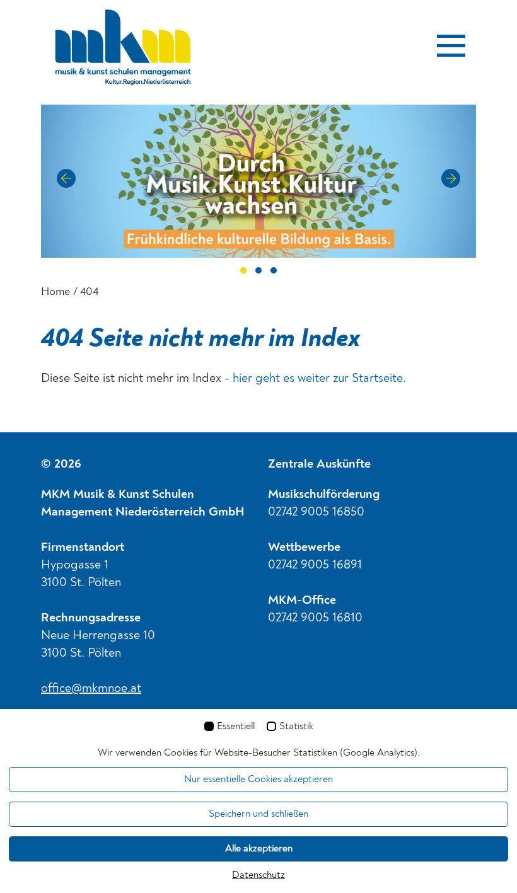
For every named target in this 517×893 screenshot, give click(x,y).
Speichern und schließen (258, 814)
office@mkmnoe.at (91, 689)
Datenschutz (258, 875)
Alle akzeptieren (259, 849)
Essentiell (236, 727)
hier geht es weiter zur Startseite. (319, 378)
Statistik (296, 727)
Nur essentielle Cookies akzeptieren (258, 780)
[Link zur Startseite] (123, 52)
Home (55, 291)
